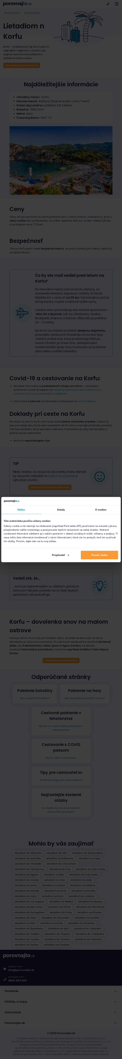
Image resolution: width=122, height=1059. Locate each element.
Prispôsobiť (58, 555)
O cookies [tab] (100, 509)
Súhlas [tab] (21, 509)
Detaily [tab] (61, 509)
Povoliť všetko (99, 555)
